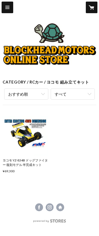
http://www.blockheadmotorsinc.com (60, 207)
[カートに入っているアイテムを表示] (91, 7)
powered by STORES (49, 222)
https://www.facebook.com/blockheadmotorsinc (39, 207)
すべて (61, 94)
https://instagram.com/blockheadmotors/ (50, 207)
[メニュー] (7, 7)
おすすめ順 (18, 94)
